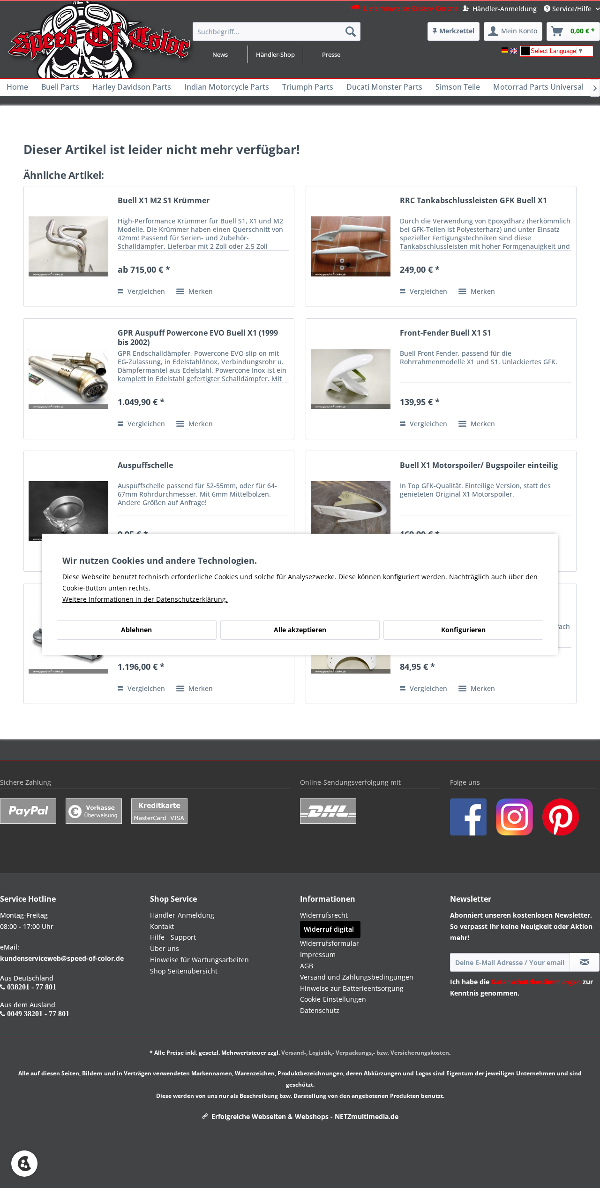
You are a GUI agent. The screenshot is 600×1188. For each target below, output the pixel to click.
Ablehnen (136, 629)
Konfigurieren (463, 629)
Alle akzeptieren (300, 629)
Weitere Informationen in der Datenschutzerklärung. (145, 599)
